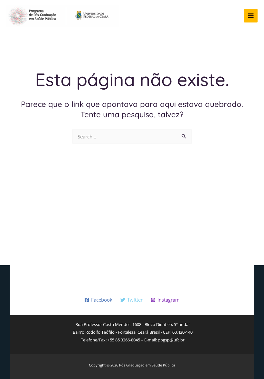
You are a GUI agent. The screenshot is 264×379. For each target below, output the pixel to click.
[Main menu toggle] (251, 16)
